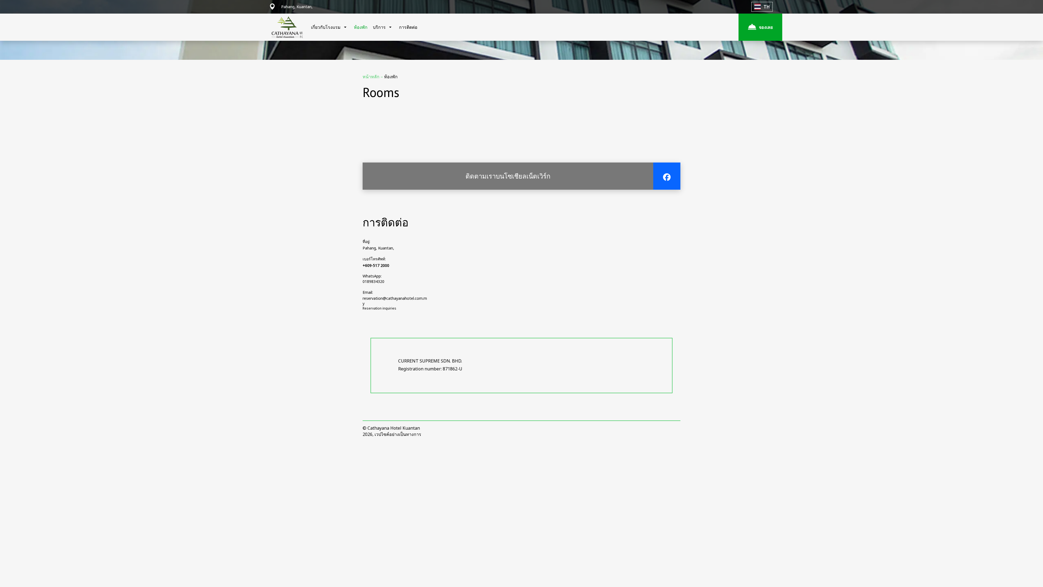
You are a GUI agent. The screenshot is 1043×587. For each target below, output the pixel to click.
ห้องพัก (360, 27)
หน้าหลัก (372, 77)
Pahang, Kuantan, (378, 248)
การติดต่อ (408, 27)
